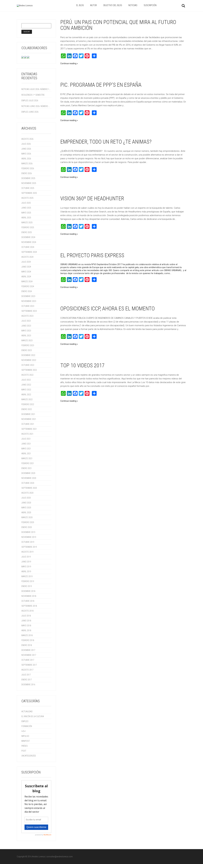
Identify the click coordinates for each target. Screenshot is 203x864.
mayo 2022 (26, 389)
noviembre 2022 (28, 360)
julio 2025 (26, 203)
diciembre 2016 (28, 684)
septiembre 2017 (29, 665)
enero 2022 (26, 409)
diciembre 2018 (28, 591)
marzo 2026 (27, 163)
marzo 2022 (27, 399)
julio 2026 (26, 144)
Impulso (25, 736)
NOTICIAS (132, 5)
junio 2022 (26, 385)
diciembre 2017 (28, 650)
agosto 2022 (27, 375)
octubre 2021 (27, 424)
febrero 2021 (27, 463)
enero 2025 (26, 232)
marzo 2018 (27, 635)
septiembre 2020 (29, 488)
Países (24, 746)
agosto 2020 (27, 493)
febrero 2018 (27, 640)
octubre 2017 (27, 660)
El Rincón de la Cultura (32, 716)
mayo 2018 (26, 625)
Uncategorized (28, 756)
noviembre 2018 (28, 596)
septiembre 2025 (29, 193)
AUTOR (93, 5)
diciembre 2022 (28, 355)
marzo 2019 (27, 576)
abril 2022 (26, 394)
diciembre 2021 (28, 414)
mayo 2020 (26, 507)
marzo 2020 (27, 517)
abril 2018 (26, 630)
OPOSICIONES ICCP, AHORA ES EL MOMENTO (107, 308)
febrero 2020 (27, 522)
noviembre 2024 (28, 242)
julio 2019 (26, 557)
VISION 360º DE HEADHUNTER (92, 198)
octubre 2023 (27, 306)
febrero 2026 (27, 168)
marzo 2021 (27, 458)
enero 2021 (26, 468)
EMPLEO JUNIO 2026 (29, 112)
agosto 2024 (27, 257)
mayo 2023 (26, 330)
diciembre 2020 (28, 473)
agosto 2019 (27, 552)
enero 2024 (26, 291)
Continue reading (68, 63)
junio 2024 (26, 267)
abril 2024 (26, 276)
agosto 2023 (27, 316)
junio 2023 (26, 326)
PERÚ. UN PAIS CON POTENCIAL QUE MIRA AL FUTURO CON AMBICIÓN (118, 25)
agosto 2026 (27, 139)
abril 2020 (26, 512)
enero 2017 (26, 679)
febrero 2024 (27, 286)
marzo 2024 (27, 281)
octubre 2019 (27, 542)
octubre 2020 (27, 483)
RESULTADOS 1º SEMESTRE (33, 95)
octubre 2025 (27, 188)
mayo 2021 (26, 448)
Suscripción (150, 5)
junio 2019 (26, 561)
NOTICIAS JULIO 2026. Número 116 (36, 89)
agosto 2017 (27, 670)
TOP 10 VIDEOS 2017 (82, 365)
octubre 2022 (27, 365)
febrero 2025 (27, 227)
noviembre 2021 (28, 419)
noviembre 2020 (28, 478)
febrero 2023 (27, 345)
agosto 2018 (27, 611)
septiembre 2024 (29, 252)
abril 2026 (26, 158)
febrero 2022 (27, 404)
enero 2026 (26, 173)
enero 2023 (26, 350)
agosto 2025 (27, 198)
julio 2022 (26, 380)
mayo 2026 (26, 154)
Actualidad (27, 711)
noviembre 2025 (28, 183)
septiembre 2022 (29, 370)
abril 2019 (26, 571)
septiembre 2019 (29, 547)
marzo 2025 (27, 222)
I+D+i (23, 731)
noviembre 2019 (28, 537)
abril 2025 (26, 217)
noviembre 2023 (28, 301)
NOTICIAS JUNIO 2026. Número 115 (36, 106)
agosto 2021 (27, 434)
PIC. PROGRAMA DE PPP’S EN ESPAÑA (100, 85)
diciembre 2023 (28, 296)
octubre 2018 (27, 601)
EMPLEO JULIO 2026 (29, 100)
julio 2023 (26, 321)
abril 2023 (26, 335)
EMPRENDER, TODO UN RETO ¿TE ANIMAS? (106, 142)
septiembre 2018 (29, 606)
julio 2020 (26, 498)
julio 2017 (26, 675)
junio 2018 (26, 620)
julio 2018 (26, 616)
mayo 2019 (26, 566)
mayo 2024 (26, 271)
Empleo (24, 721)
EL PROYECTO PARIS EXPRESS (92, 255)
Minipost (25, 741)
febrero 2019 (27, 581)
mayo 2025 (26, 212)
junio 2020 (26, 502)
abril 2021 (26, 453)
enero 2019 (26, 586)
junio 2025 (26, 208)
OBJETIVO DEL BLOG (112, 5)
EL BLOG (80, 5)
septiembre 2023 (29, 311)
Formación (26, 726)
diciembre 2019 (28, 532)
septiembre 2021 (29, 429)
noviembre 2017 (28, 655)
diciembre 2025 (28, 178)
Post (23, 751)
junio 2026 (26, 149)
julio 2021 (26, 439)
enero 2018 (26, 645)
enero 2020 (26, 527)
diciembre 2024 (28, 237)
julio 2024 (26, 262)
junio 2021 (26, 444)
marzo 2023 (27, 340)
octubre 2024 (27, 247)
